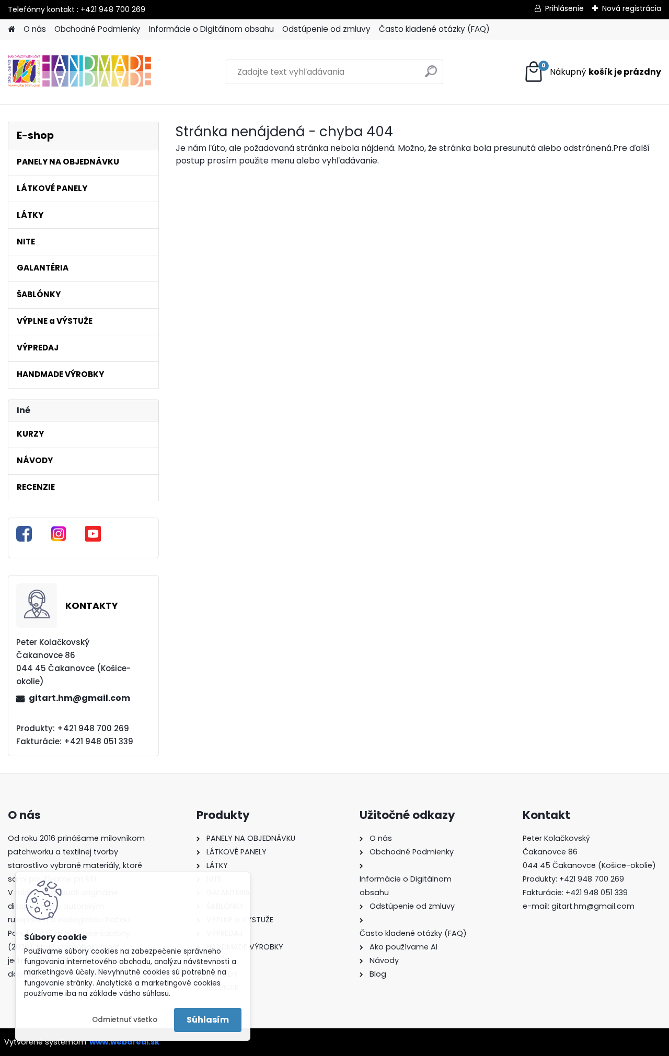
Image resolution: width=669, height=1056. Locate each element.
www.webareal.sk (124, 1042)
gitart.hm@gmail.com (79, 698)
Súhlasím (208, 1020)
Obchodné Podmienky (97, 29)
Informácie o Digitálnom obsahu (211, 29)
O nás (35, 29)
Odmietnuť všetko (124, 1020)
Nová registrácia (631, 8)
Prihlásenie (564, 8)
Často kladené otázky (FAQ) (434, 29)
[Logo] (80, 72)
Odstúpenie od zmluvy (326, 29)
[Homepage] (11, 29)
